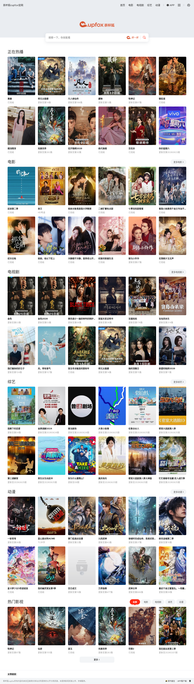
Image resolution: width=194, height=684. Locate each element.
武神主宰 (133, 588)
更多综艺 (178, 382)
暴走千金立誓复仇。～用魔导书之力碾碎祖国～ (172, 588)
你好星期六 (164, 148)
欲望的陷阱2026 (167, 368)
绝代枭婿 (102, 148)
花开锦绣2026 (75, 148)
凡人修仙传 (73, 98)
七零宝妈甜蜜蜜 (136, 208)
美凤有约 (102, 478)
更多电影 (178, 162)
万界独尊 (102, 588)
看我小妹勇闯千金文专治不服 (172, 208)
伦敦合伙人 (134, 428)
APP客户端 (182, 681)
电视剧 (140, 5)
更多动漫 (178, 492)
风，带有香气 (44, 368)
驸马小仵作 (134, 258)
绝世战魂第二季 (166, 538)
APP (172, 5)
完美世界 (42, 148)
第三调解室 (13, 478)
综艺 (149, 5)
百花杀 (132, 148)
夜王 (40, 208)
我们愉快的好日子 (16, 368)
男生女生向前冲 (45, 478)
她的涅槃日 (134, 368)
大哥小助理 (103, 428)
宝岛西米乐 (164, 318)
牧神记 (132, 98)
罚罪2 (131, 648)
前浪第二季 (13, 208)
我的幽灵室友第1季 (47, 588)
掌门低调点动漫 (75, 538)
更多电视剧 (176, 272)
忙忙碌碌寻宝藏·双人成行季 (172, 478)
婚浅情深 (12, 148)
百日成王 (72, 588)
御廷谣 (162, 98)
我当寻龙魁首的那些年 (78, 368)
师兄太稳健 (43, 98)
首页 (122, 5)
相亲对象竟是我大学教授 (79, 208)
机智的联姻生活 (105, 258)
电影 (130, 5)
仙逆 (40, 648)
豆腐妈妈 (133, 318)
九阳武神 (102, 538)
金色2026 (43, 318)
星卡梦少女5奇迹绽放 (18, 588)
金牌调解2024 (45, 428)
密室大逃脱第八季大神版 (140, 478)
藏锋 (100, 98)
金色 (10, 318)
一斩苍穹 (12, 538)
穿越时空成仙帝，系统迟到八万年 (142, 538)
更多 (96, 659)
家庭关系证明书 (105, 318)
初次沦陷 (12, 258)
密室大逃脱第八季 (167, 428)
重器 (10, 98)
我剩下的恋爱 (14, 428)
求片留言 (171, 681)
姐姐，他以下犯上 (46, 258)
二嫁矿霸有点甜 (105, 208)
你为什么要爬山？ (76, 478)
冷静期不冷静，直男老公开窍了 (82, 258)
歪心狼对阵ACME (46, 538)
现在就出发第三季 (167, 648)
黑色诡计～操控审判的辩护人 (82, 318)
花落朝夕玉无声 (166, 258)
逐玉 (70, 648)
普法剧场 (72, 428)
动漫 (157, 5)
